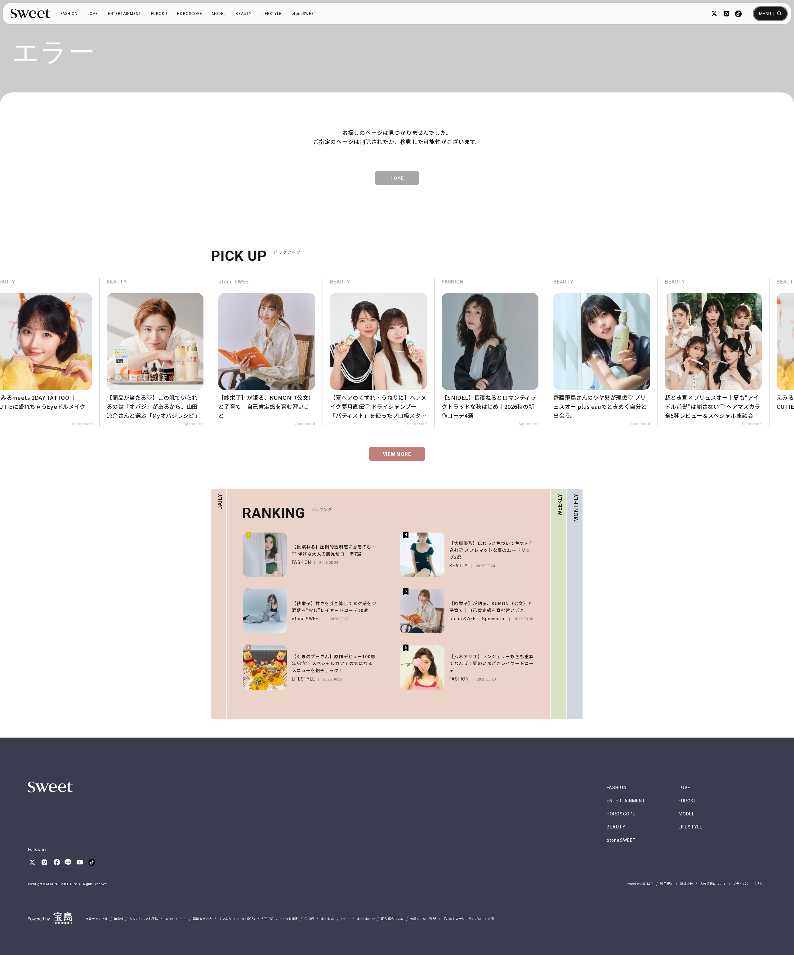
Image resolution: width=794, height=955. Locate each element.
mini (183, 918)
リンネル (224, 918)
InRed (118, 918)
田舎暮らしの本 (392, 918)
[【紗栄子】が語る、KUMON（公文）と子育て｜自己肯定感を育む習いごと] (267, 352)
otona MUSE (289, 918)
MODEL (219, 13)
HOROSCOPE (189, 13)
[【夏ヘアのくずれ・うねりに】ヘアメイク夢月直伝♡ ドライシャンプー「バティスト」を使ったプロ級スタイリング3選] (378, 352)
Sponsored (82, 424)
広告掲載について (713, 883)
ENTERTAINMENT (124, 13)
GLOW (309, 918)
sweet (168, 918)
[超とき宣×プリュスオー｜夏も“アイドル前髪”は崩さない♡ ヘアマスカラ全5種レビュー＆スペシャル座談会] (713, 352)
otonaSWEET (304, 13)
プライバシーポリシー (749, 883)
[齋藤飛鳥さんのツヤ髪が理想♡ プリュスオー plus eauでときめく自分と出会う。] (602, 352)
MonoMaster (365, 918)
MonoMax (327, 918)
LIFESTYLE (271, 13)
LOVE (92, 13)
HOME (397, 178)
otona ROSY (246, 918)
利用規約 (666, 883)
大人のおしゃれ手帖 (143, 918)
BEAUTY (244, 13)
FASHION (69, 13)
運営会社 (686, 883)
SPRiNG (267, 918)
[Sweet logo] (31, 14)
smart (345, 918)
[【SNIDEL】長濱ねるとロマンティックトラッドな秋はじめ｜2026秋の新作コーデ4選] (490, 352)
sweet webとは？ (640, 883)
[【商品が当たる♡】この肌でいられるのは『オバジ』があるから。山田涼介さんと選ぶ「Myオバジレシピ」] (155, 352)
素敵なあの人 (202, 918)
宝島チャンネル (96, 918)
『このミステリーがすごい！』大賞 (468, 918)
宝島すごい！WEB (423, 918)
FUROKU (159, 13)
